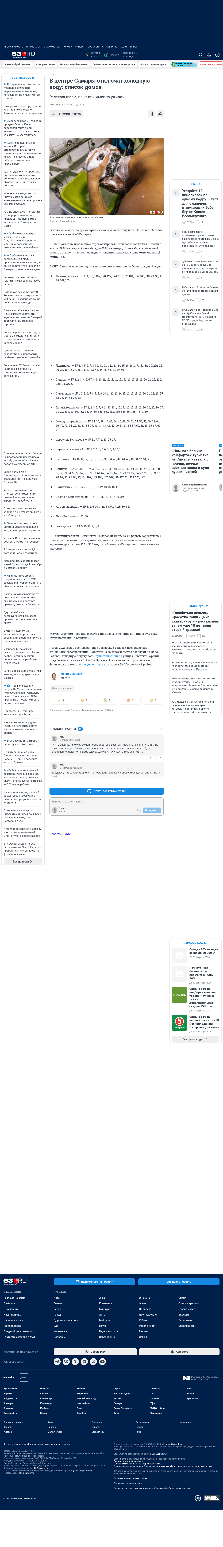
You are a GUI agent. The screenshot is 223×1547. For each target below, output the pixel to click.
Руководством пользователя (128, 1461)
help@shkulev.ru (26, 1473)
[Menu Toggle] (5, 55)
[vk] (66, 1361)
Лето (102, 1314)
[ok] (75, 1361)
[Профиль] (217, 55)
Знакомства (52, 47)
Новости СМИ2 (60, 834)
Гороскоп (92, 47)
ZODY (124, 47)
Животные (60, 1331)
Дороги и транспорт (66, 1320)
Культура (104, 1309)
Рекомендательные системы (128, 1483)
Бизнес (58, 1303)
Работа (143, 1320)
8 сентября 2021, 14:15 (60, 105)
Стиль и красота (188, 1303)
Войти (62, 811)
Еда (56, 1325)
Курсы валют (110, 47)
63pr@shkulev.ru (160, 1454)
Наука (102, 1325)
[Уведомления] (209, 55)
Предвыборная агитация (18, 1331)
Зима (102, 1297)
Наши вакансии (13, 1320)
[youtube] (102, 1361)
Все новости (22, 78)
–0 (159, 758)
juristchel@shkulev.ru (83, 1470)
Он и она (144, 1297)
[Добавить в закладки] (151, 113)
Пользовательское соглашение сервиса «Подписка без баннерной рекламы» (152, 1488)
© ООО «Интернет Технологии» (19, 1498)
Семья (143, 1337)
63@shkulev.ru (41, 1468)
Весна (57, 1309)
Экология (184, 1314)
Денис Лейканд (72, 674)
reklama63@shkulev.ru (172, 1444)
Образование (107, 1337)
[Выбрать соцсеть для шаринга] (160, 113)
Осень (143, 1303)
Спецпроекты (186, 1325)
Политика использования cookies (130, 1478)
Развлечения (147, 1325)
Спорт (182, 1297)
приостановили (106, 656)
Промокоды (33, 47)
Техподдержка (12, 1325)
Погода (67, 47)
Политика (145, 1309)
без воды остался (91, 664)
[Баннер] (184, 64)
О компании (10, 1309)
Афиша (79, 47)
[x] (93, 1361)
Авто (57, 1297)
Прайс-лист (10, 1303)
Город (57, 1314)
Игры (133, 47)
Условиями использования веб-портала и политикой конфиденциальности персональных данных (163, 1466)
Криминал (105, 1303)
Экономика (185, 1320)
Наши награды (12, 1314)
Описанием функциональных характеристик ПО (137, 1464)
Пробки (112, 54)
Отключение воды (62, 688)
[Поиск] (201, 55)
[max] (84, 1361)
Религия (144, 1331)
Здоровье (60, 1337)
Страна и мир (186, 1309)
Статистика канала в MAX (19, 1337)
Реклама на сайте (14, 1297)
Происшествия (148, 1314)
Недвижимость (13, 47)
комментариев (69, 113)
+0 (150, 758)
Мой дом (104, 1320)
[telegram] (57, 1361)
